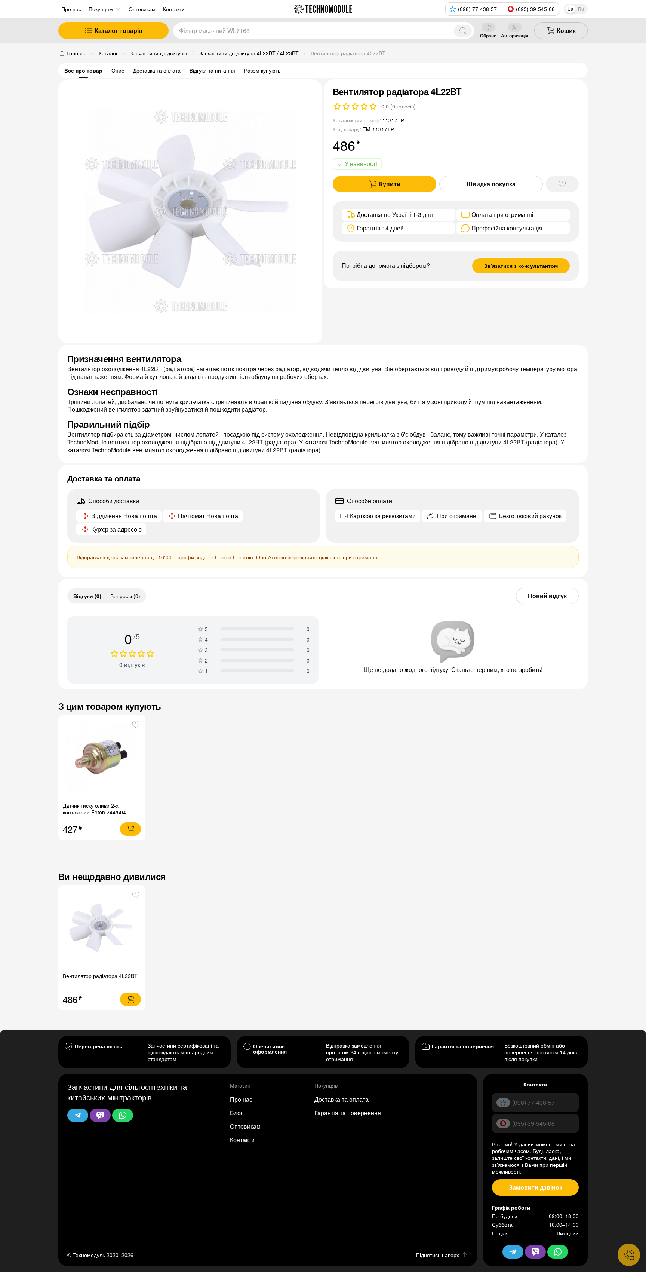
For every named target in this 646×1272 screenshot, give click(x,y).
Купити (389, 184)
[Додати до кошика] (130, 829)
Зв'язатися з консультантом (521, 265)
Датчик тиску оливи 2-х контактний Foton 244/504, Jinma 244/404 (95, 812)
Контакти (242, 1139)
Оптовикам (245, 1126)
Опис (117, 70)
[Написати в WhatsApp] (122, 1115)
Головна (77, 53)
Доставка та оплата (157, 70)
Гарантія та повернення (347, 1113)
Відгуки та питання (212, 70)
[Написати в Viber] (100, 1115)
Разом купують (262, 70)
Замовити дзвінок (535, 1187)
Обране (488, 35)
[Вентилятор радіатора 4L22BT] (102, 928)
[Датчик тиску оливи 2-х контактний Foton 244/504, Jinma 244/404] (102, 758)
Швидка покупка (491, 184)
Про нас (71, 9)
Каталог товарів (118, 30)
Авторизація (514, 35)
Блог (236, 1113)
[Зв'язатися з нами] (629, 1255)
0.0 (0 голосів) (398, 106)
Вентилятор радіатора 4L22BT (100, 975)
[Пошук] (463, 31)
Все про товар (83, 70)
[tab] (87, 596)
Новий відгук (547, 595)
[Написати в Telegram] (77, 1115)
